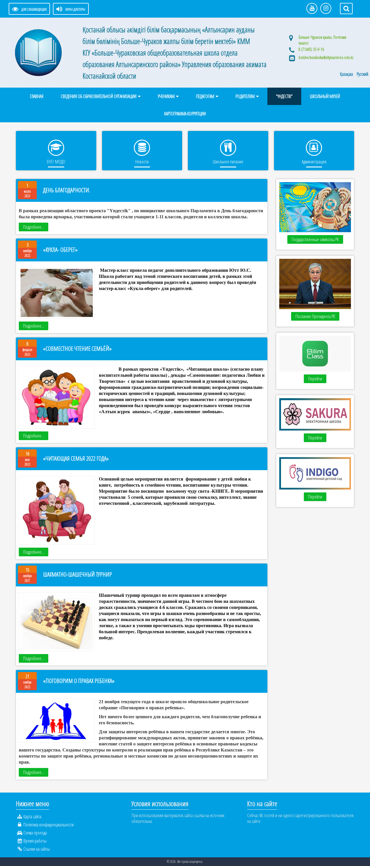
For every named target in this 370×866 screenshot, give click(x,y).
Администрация (314, 161)
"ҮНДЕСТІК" (284, 96)
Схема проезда (35, 833)
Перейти (315, 379)
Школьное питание (228, 161)
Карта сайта (32, 816)
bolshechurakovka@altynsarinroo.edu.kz (326, 57)
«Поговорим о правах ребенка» (78, 681)
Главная (36, 96)
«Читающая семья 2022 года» (76, 458)
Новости (142, 161)
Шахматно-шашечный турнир (77, 574)
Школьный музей (325, 96)
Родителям (245, 96)
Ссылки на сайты (36, 849)
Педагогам (205, 96)
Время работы (35, 841)
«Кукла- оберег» (60, 250)
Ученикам (166, 96)
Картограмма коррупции (185, 113)
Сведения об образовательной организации (98, 96)
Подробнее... (33, 227)
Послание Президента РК (315, 316)
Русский (362, 74)
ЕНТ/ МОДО (56, 161)
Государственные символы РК (315, 239)
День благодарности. (66, 190)
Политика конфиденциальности (48, 825)
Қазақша (347, 74)
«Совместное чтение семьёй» (77, 348)
